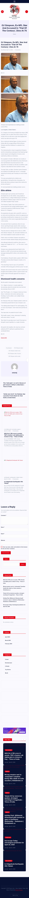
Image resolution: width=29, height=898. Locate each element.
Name (2, 527)
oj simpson (9, 347)
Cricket (7, 659)
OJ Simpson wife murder (14, 356)
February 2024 (8, 643)
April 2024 (7, 637)
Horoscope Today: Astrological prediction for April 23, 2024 (14, 843)
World (6, 673)
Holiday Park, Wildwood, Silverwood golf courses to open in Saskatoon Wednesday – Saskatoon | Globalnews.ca (14, 600)
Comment (3, 515)
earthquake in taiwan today (16, 477)
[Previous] (22, 739)
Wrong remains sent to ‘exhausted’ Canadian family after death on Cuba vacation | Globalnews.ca (14, 588)
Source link (4, 337)
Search (6, 559)
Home (14, 34)
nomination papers (16, 429)
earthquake (6, 477)
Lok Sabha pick (7, 429)
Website (3, 540)
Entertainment (8, 662)
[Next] (25, 739)
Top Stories (3, 49)
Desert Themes (19, 890)
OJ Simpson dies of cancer (15, 353)
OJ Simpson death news (14, 350)
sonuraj (14, 372)
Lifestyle (7, 666)
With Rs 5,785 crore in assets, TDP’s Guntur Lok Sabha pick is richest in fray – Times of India (13, 581)
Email (2, 533)
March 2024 (8, 640)
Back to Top (15, 895)
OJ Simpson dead (19, 347)
